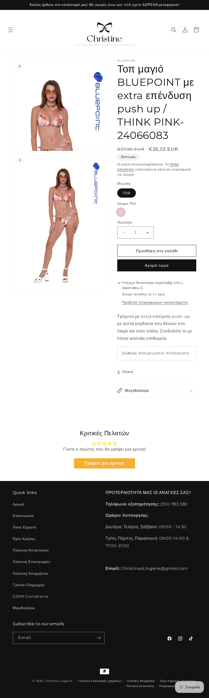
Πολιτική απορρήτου (141, 681)
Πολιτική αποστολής (140, 686)
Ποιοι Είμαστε (24, 527)
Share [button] (127, 371)
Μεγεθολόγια (24, 608)
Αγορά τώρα (157, 265)
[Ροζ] (120, 212)
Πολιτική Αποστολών (31, 550)
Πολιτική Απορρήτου (30, 573)
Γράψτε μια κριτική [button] (104, 463)
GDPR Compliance (30, 596)
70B (126, 193)
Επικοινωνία (23, 515)
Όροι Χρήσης (24, 538)
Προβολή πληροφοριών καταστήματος (155, 302)
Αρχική (18, 504)
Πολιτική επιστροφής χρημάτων (100, 681)
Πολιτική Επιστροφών (31, 561)
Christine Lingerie (59, 681)
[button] (10, 29)
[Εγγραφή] (98, 638)
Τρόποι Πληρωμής (29, 585)
